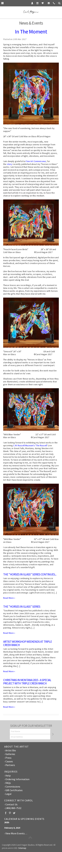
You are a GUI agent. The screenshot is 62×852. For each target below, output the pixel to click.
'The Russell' (41, 445)
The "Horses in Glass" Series (21, 606)
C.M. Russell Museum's (24, 445)
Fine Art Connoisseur (36, 161)
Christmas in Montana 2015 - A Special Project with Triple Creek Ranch (27, 681)
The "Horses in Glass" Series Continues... (29, 574)
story (9, 164)
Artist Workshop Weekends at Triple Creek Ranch (27, 643)
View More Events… (16, 833)
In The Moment (31, 31)
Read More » (9, 597)
